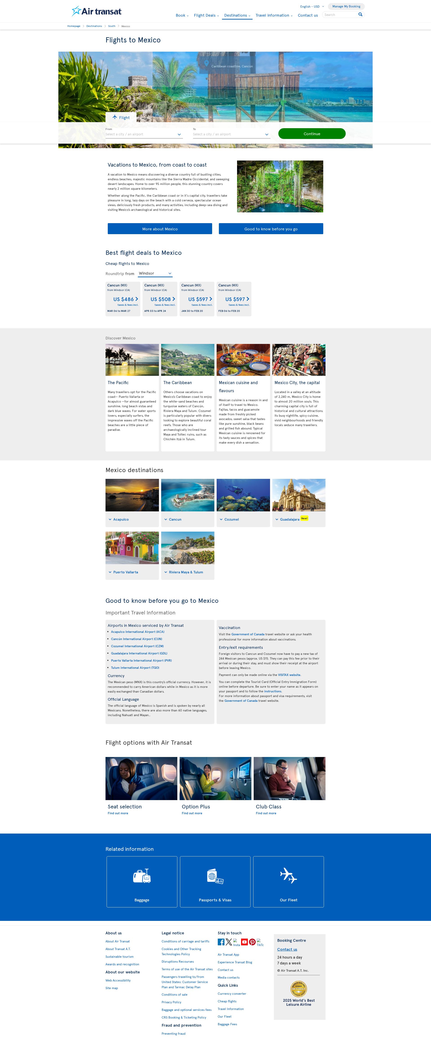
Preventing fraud (173, 1033)
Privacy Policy (171, 1002)
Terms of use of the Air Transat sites (187, 969)
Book (180, 15)
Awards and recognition (122, 964)
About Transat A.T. (118, 949)
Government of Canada (247, 634)
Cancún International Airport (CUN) (136, 639)
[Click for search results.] (361, 14)
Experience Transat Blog (235, 962)
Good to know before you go (271, 228)
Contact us (308, 15)
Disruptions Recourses (178, 961)
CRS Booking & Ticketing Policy (184, 1017)
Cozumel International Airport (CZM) (137, 646)
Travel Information (231, 1009)
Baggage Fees (227, 1024)
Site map (112, 988)
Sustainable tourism (120, 956)
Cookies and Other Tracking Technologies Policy (181, 951)
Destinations (235, 15)
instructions (272, 691)
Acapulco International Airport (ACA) (137, 631)
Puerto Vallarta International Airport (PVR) (141, 660)
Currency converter (232, 993)
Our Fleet (224, 1016)
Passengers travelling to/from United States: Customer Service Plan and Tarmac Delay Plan (185, 982)
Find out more (118, 813)
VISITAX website (289, 675)
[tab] (132, 503)
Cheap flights (227, 1001)
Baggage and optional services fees (186, 1010)
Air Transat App (228, 954)
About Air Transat (118, 941)
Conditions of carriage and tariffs (185, 941)
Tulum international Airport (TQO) (135, 667)
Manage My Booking (346, 6)
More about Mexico (160, 228)
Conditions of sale (174, 994)
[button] (121, 117)
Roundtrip (115, 273)
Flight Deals (204, 15)
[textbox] (144, 133)
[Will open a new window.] (221, 943)
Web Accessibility (118, 980)
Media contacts (229, 977)
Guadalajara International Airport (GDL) (139, 653)
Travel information (271, 15)
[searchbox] (343, 14)
